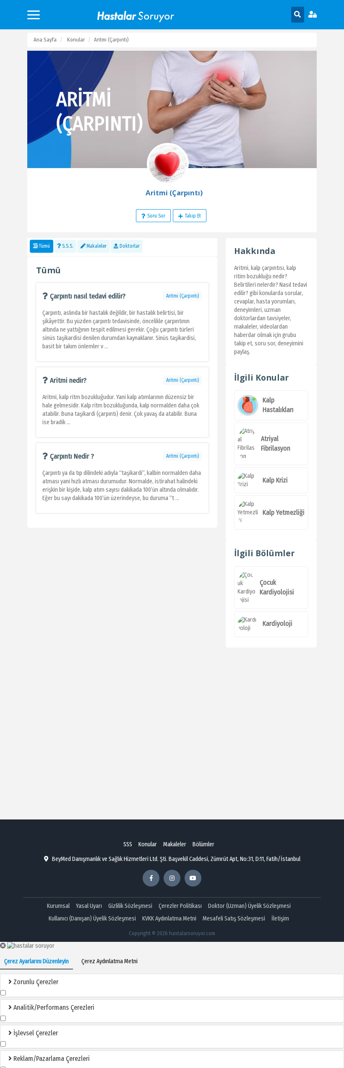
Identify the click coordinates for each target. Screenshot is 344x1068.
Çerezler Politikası (180, 906)
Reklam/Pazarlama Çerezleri (51, 1059)
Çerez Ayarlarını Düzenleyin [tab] (36, 961)
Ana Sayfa (45, 39)
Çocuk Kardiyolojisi (277, 587)
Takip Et (193, 216)
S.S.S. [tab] (67, 246)
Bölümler (203, 844)
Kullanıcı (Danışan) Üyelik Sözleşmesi (92, 918)
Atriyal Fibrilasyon (275, 443)
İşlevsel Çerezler (35, 1033)
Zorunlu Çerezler (35, 982)
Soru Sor (156, 216)
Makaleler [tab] (96, 246)
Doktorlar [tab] (130, 246)
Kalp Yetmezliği (284, 512)
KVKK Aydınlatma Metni (169, 918)
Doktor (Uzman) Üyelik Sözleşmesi (249, 906)
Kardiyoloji (277, 623)
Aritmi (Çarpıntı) (182, 296)
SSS (127, 844)
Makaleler (174, 844)
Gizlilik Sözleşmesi (130, 906)
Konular (76, 39)
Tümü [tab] (44, 246)
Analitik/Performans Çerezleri (53, 1007)
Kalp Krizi (275, 480)
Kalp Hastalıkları (278, 405)
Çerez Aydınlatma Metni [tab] (109, 961)
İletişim (280, 918)
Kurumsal (58, 906)
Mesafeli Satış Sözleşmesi (234, 918)
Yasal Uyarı (89, 906)
